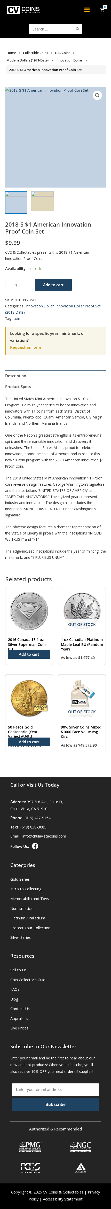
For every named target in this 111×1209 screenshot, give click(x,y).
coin (16, 318)
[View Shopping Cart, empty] (102, 10)
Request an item (25, 347)
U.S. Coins (62, 52)
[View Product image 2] (42, 201)
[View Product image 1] (16, 202)
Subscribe (55, 1104)
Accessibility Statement (63, 1199)
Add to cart (53, 284)
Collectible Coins (35, 52)
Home (11, 52)
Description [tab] (15, 375)
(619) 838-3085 (33, 827)
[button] (97, 95)
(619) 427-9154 (37, 817)
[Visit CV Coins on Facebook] (34, 846)
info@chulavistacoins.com (44, 836)
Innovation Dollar (69, 60)
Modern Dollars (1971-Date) (27, 60)
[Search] (77, 29)
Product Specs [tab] (18, 386)
